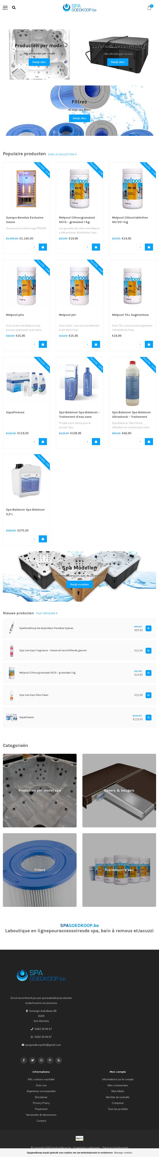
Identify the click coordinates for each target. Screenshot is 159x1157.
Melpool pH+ (15, 315)
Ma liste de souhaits (118, 1097)
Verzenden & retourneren (41, 1114)
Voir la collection (61, 154)
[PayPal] (79, 1138)
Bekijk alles (39, 62)
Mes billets (117, 1091)
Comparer (118, 1102)
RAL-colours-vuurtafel (41, 1079)
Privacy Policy (41, 1102)
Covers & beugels (92, 755)
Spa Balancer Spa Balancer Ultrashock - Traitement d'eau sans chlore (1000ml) (132, 416)
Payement (41, 1108)
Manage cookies (123, 1152)
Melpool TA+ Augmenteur (130, 315)
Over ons (41, 1085)
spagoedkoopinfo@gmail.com (43, 1044)
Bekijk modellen (79, 584)
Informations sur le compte (118, 1079)
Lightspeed (93, 1147)
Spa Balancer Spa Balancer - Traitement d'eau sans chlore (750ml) (79, 416)
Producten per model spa (18, 755)
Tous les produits (118, 1108)
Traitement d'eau (92, 835)
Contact (41, 1120)
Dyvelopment (120, 1147)
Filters (6, 835)
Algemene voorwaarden (41, 1091)
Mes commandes (118, 1085)
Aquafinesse (15, 412)
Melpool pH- (68, 315)
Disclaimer (41, 1097)
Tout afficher (46, 613)
